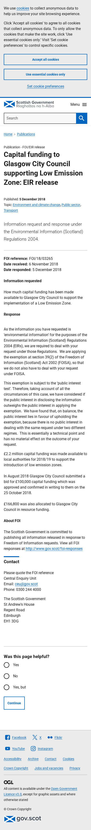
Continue (14, 703)
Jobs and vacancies (49, 768)
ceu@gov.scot (26, 584)
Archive (33, 759)
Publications (26, 134)
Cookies (68, 759)
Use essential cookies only (45, 74)
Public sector (71, 205)
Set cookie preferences (45, 86)
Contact (50, 759)
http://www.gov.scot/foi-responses (54, 548)
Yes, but (19, 687)
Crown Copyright (16, 768)
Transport (11, 210)
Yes (16, 665)
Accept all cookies (45, 59)
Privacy (75, 768)
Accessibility (12, 759)
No (15, 676)
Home (8, 134)
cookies (23, 8)
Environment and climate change (36, 205)
